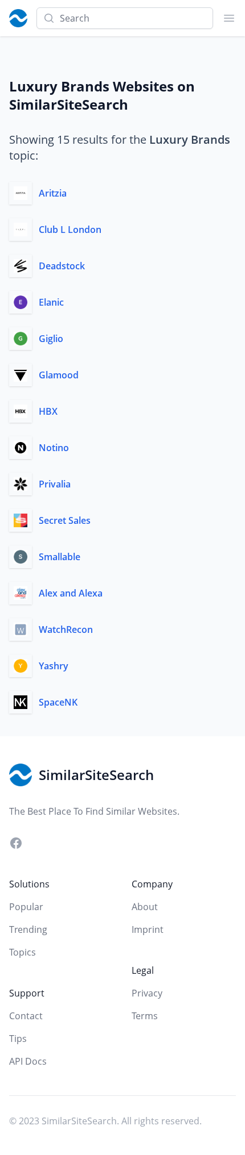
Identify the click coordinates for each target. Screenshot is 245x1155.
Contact (26, 1016)
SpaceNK (58, 702)
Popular (26, 906)
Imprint (148, 929)
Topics (22, 952)
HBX (48, 411)
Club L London (70, 229)
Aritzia (53, 193)
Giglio (51, 338)
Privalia (55, 484)
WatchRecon (66, 629)
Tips (18, 1038)
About (145, 906)
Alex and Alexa (71, 593)
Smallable (59, 557)
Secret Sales (65, 520)
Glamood (59, 375)
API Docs (28, 1061)
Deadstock (62, 266)
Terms (145, 1016)
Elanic (51, 302)
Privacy (147, 993)
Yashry (53, 666)
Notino (54, 447)
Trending (28, 929)
